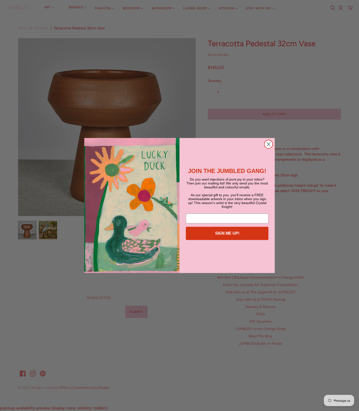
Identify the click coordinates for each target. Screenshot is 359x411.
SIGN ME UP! (227, 233)
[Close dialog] (268, 144)
